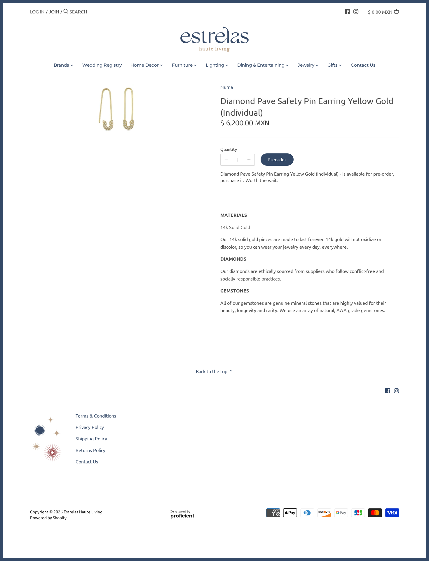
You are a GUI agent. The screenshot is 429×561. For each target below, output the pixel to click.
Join (54, 11)
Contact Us (87, 461)
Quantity (228, 149)
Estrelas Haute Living (83, 511)
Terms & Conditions (96, 415)
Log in (37, 11)
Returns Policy (90, 450)
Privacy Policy (90, 427)
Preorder (277, 159)
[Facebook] (347, 10)
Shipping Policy (91, 438)
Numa (226, 87)
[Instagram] (355, 10)
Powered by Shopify (48, 517)
